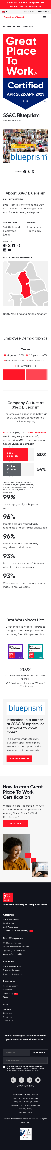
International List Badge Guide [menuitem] (25, 1105)
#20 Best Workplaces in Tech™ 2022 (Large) (25, 677)
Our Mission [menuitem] (8, 1009)
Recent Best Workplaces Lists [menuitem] (16, 947)
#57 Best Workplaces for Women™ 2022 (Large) (25, 685)
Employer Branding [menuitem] (11, 970)
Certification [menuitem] (8, 923)
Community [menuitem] (10, 993)
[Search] (33, 11)
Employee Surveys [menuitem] (11, 919)
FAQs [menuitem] (5, 997)
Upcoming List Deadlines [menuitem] (14, 950)
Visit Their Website (19, 758)
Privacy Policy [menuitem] (25, 1109)
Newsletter (43, 12)
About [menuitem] (6, 1004)
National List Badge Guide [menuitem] (25, 1098)
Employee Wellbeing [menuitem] (12, 966)
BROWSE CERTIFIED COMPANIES (18, 26)
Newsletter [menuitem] (7, 990)
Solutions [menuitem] (8, 961)
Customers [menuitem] (7, 1013)
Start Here (15, 823)
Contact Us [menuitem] (8, 1021)
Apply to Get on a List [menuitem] (12, 954)
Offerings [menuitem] (8, 914)
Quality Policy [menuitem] (25, 1112)
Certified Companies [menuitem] (12, 943)
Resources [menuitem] (9, 981)
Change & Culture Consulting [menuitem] (18, 931)
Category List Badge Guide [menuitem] (25, 1102)
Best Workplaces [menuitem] (10, 927)
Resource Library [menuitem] (10, 986)
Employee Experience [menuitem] (12, 974)
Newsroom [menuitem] (7, 1017)
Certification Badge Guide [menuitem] (25, 1095)
